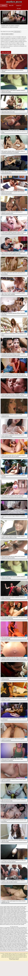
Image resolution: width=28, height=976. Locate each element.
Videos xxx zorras (15, 928)
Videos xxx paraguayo (22, 949)
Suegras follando (23, 933)
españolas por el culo (3, 913)
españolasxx (8, 914)
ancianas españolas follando (5, 906)
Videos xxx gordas (14, 934)
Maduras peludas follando (8, 941)
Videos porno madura (21, 934)
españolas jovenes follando (11, 912)
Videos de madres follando (19, 945)
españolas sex (10, 913)
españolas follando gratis (15, 911)
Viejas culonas (18, 937)
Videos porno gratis (8, 928)
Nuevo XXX (11, 5)
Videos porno (4, 931)
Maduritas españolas (20, 932)
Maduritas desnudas (23, 944)
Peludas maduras (4, 945)
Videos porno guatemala (14, 943)
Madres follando (22, 936)
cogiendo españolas (13, 906)
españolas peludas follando (21, 912)
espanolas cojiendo (13, 908)
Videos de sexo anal (19, 946)
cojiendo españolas (20, 906)
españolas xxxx (2, 914)
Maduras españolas (10, 927)
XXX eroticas (20, 938)
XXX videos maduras (11, 945)
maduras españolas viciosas (5, 923)
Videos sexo (9, 931)
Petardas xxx (13, 950)
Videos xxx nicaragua (21, 930)
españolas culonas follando (21, 908)
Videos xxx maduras (14, 931)
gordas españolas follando (21, 916)
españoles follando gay (14, 914)
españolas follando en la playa (5, 911)
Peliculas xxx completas (5, 933)
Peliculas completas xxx (4, 936)
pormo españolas (6, 924)
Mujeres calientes (4, 946)
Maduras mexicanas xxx (12, 946)
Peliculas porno (16, 936)
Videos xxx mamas (7, 950)
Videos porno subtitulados (12, 930)
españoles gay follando (22, 914)
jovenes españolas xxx (7, 919)
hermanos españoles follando (5, 918)
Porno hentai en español (18, 927)
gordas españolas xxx (4, 917)
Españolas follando (14, 2)
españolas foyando (3, 912)
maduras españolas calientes (18, 920)
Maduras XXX (8, 934)
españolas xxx (23, 913)
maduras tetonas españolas (15, 923)
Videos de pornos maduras (4, 943)
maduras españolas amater (8, 920)
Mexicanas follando (16, 944)
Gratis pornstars (17, 31)
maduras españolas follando (23, 922)
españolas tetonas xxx (17, 913)
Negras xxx (12, 933)
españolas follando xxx (24, 911)
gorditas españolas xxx (22, 917)
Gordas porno (23, 937)
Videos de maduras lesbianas (9, 940)
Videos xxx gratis (3, 932)
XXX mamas (24, 950)
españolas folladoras (3, 910)
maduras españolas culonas (13, 922)
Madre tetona (6, 944)
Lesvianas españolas (19, 939)
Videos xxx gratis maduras (22, 941)
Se (0, 945)
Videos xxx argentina (7, 949)
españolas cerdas (18, 907)
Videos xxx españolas (3, 930)
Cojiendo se (16, 941)
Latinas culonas (5, 939)
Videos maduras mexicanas (19, 940)
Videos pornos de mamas (4, 938)
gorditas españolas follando (12, 917)
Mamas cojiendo (18, 950)
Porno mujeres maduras (22, 931)
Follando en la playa (3, 927)
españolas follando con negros (19, 910)
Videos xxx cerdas (12, 937)
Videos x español (17, 933)
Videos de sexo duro (14, 949)
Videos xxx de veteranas (13, 938)
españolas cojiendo (6, 908)
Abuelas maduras (21, 943)
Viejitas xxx (11, 944)
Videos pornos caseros (23, 928)
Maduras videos (14, 932)
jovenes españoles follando (15, 919)
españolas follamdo (10, 910)
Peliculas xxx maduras (12, 939)
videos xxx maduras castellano (7, 34)
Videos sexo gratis (6, 947)
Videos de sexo (12, 947)
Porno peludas (10, 936)
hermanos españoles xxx (14, 918)
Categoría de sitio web (18, 7)
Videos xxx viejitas (18, 947)
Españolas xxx (6, 937)
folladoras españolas (13, 916)
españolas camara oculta (11, 907)
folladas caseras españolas (4, 916)
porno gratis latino (12, 924)
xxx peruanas (8, 932)
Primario (4, 5)
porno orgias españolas (20, 924)
